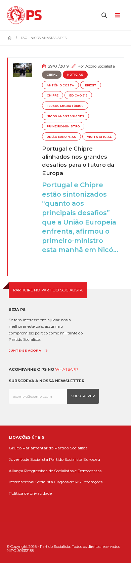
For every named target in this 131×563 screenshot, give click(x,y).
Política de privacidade (30, 493)
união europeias (61, 136)
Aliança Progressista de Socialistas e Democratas (55, 470)
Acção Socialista (100, 66)
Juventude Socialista (28, 459)
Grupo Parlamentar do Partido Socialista (48, 447)
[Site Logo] (26, 15)
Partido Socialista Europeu (74, 459)
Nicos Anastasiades (65, 116)
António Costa (60, 85)
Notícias (75, 74)
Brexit (90, 85)
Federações (92, 481)
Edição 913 (78, 95)
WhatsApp (66, 369)
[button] (104, 15)
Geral (51, 74)
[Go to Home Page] (9, 38)
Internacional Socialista (31, 481)
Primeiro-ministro (63, 126)
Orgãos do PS (67, 481)
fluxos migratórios (65, 106)
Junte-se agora (25, 350)
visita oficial (99, 136)
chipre (52, 95)
